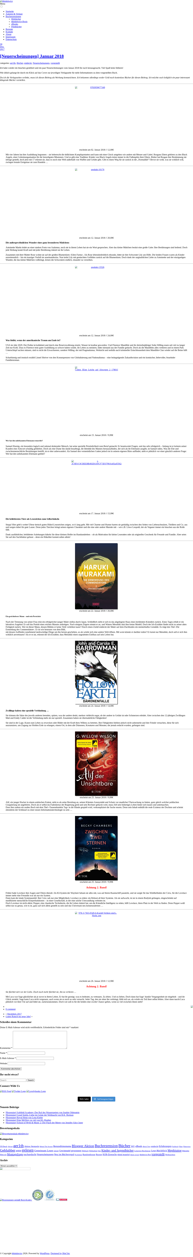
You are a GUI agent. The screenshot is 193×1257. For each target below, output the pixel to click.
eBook (138, 1146)
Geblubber (7, 1150)
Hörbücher (16, 19)
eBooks (14, 24)
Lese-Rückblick (159, 1150)
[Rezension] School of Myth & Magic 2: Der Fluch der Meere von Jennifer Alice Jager (44, 1122)
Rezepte (9, 29)
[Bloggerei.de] (61, 1200)
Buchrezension (106, 1146)
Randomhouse (89, 1154)
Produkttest (78, 1155)
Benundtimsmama (62, 1146)
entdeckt (28, 63)
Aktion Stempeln (31, 1146)
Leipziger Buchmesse (142, 1151)
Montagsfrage (15, 1154)
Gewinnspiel (65, 1150)
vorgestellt (55, 63)
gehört (18, 1150)
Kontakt (9, 32)
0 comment (11, 1009)
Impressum (10, 37)
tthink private (134, 1155)
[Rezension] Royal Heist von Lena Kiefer (24, 1117)
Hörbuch (85, 1151)
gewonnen (76, 1150)
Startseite (10, 11)
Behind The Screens (46, 1146)
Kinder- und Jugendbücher (117, 1150)
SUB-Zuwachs (110, 1154)
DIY (133, 1146)
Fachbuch (175, 1146)
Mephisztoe (175, 1150)
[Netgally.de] (38, 1200)
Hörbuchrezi (93, 1151)
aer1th (13, 63)
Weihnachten (170, 1155)
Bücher (20, 63)
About (8, 34)
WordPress (44, 1253)
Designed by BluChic (60, 1253)
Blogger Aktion (83, 1146)
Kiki (99, 1151)
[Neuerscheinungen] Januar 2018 (32, 56)
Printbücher (16, 26)
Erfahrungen (165, 1146)
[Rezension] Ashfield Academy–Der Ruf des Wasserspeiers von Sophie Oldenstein (42, 1112)
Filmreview (187, 1146)
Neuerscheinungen (41, 63)
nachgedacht (30, 1154)
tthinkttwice (17, 1253)
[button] (1, 6)
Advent (10, 1146)
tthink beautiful (123, 1154)
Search (31, 1080)
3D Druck (3, 1146)
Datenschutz (11, 39)
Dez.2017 (2, 48)
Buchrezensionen (13, 16)
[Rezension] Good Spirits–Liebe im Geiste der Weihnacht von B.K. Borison (39, 1115)
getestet (56, 1151)
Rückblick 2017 (14, 1014)
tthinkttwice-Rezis (19, 21)
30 (1, 44)
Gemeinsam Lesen (43, 1150)
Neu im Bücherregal (64, 1154)
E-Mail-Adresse (8, 1058)
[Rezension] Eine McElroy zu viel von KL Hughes (28, 1120)
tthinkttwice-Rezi (145, 1155)
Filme (181, 1146)
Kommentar (6, 1048)
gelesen (28, 1150)
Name (3, 1053)
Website (3, 1063)
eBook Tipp (146, 1146)
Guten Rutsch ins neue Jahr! (18, 1016)
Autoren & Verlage (14, 14)
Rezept (99, 1154)
